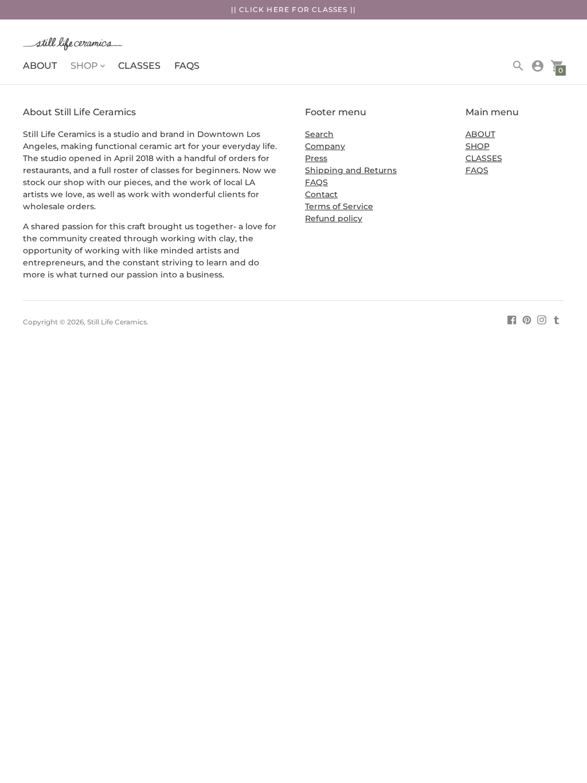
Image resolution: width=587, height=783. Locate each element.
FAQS (186, 65)
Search (319, 134)
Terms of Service (339, 206)
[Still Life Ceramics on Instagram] (541, 319)
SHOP (477, 146)
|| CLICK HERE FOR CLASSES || (294, 9)
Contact (321, 194)
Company (325, 146)
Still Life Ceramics (117, 322)
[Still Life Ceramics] (123, 45)
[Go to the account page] (538, 66)
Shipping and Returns (351, 170)
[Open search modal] (518, 66)
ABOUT (40, 65)
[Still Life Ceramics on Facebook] (511, 319)
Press (316, 158)
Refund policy (333, 218)
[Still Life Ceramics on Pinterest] (526, 319)
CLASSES (139, 65)
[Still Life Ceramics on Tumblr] (556, 319)
